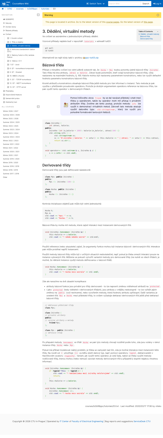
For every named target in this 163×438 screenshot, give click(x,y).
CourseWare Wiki (20, 3)
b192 (10, 8)
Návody (9, 23)
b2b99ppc (32, 8)
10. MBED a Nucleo (17, 76)
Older (5, 177)
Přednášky (10, 91)
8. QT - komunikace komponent (22, 68)
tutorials (45, 8)
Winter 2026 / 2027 (10, 111)
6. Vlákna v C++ (16, 61)
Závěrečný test (11, 102)
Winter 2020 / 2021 (10, 155)
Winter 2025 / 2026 (10, 119)
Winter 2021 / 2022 (10, 148)
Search (145, 3)
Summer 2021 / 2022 (11, 144)
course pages (112, 22)
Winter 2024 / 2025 (10, 126)
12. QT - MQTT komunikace (20, 83)
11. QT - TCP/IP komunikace (20, 79)
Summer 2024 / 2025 (11, 122)
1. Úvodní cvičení (16, 38)
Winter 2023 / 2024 (10, 133)
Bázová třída (145, 36)
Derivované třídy (146, 39)
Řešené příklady (12, 31)
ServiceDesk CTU (142, 421)
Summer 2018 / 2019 (11, 166)
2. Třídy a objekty (16, 42)
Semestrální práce (12, 98)
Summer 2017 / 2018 (11, 174)
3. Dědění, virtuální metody (20, 46)
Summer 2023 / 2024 (11, 129)
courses (20, 8)
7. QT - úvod (14, 65)
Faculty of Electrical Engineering (87, 421)
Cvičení (8, 34)
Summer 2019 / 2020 (11, 159)
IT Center (64, 421)
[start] (3, 8)
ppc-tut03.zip (92, 57)
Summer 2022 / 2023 (11, 137)
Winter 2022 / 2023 (10, 141)
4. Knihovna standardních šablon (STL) (21, 50)
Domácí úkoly (11, 27)
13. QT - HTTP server (18, 87)
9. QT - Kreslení (16, 72)
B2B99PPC (10, 19)
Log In (158, 3)
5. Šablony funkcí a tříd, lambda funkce (20, 56)
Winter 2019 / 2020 (10, 163)
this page (148, 22)
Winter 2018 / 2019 (10, 170)
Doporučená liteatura (14, 95)
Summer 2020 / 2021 (11, 152)
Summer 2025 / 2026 (11, 115)
